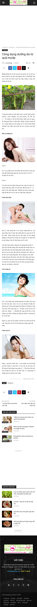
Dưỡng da (11, 47)
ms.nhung (9, 63)
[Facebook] (10, 68)
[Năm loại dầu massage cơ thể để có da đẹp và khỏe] (7, 429)
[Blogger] (9, 585)
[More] (28, 68)
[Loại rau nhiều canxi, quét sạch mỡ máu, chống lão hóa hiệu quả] (7, 494)
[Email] (24, 68)
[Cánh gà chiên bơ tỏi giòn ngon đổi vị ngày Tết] (7, 524)
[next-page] (6, 445)
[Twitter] (15, 68)
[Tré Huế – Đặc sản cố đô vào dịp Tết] (7, 504)
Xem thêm (18, 531)
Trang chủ (4, 47)
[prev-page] (3, 445)
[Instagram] (23, 585)
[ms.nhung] (3, 63)
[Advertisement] (18, 24)
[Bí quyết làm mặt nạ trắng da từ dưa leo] (7, 438)
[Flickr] (18, 585)
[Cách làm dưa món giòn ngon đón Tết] (7, 514)
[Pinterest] (19, 68)
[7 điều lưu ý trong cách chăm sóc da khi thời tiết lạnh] (7, 419)
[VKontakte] (28, 585)
